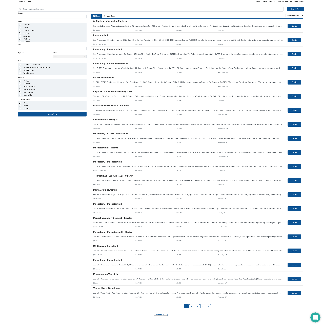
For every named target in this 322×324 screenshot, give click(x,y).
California (27, 39)
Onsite (26, 103)
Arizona (26, 33)
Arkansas (27, 36)
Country (21, 13)
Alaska (26, 28)
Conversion (27, 84)
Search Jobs (261, 1)
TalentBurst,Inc (29, 73)
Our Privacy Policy (161, 315)
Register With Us (284, 1)
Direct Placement (29, 87)
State (20, 21)
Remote (26, 108)
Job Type (21, 77)
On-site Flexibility (24, 99)
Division (21, 61)
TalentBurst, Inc (29, 70)
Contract (26, 81)
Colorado (27, 42)
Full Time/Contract (30, 89)
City (19, 45)
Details (294, 26)
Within (55, 53)
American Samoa (29, 30)
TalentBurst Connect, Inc (32, 64)
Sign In (272, 1)
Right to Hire (28, 95)
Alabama (27, 25)
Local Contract (28, 92)
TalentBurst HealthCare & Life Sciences (37, 67)
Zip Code (21, 53)
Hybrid (26, 106)
